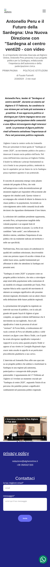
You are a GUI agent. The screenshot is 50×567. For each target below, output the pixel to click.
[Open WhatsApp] (43, 559)
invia (25, 518)
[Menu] (44, 11)
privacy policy (16, 453)
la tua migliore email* (13, 483)
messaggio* (9, 496)
